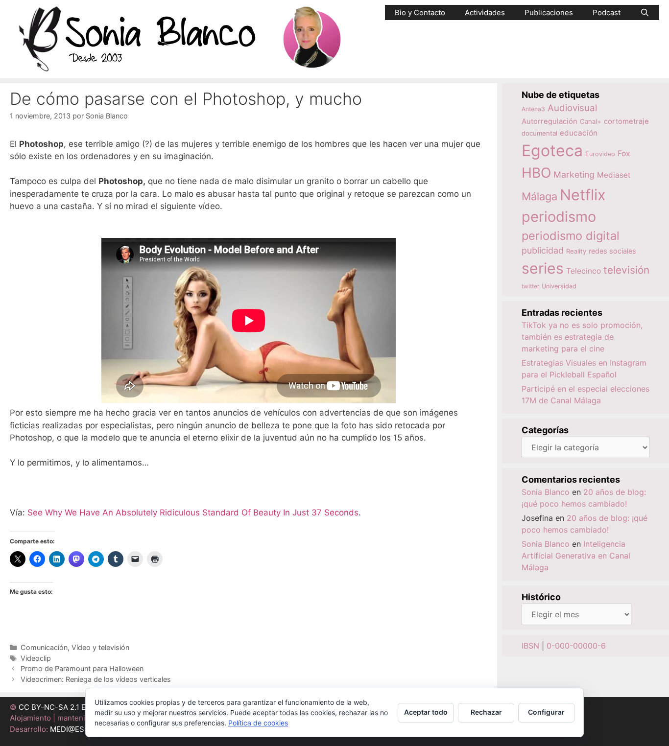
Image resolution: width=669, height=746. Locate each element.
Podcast (607, 12)
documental (539, 133)
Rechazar (486, 712)
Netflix (583, 195)
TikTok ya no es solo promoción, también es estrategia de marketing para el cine (582, 336)
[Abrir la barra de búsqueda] (644, 12)
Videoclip (36, 658)
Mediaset (614, 175)
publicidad (543, 250)
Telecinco (583, 271)
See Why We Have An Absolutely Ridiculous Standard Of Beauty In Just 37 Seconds (192, 512)
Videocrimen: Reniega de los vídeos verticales (96, 679)
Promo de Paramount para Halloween (82, 668)
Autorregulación (549, 121)
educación (578, 133)
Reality (576, 251)
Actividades (485, 12)
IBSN (530, 646)
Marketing (574, 174)
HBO (536, 172)
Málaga (539, 196)
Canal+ (590, 121)
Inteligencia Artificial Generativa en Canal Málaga (576, 555)
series (543, 268)
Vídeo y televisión (100, 647)
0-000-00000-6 (576, 646)
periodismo (559, 216)
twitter (530, 286)
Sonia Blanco (546, 492)
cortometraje (626, 121)
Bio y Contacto (420, 12)
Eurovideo (600, 154)
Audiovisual (572, 108)
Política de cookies (258, 723)
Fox (624, 153)
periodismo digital (571, 236)
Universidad (559, 286)
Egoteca (552, 150)
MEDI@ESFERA (76, 729)
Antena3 (533, 109)
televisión (626, 270)
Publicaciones (549, 12)
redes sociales (612, 251)
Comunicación (44, 647)
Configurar (546, 712)
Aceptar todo (426, 712)
